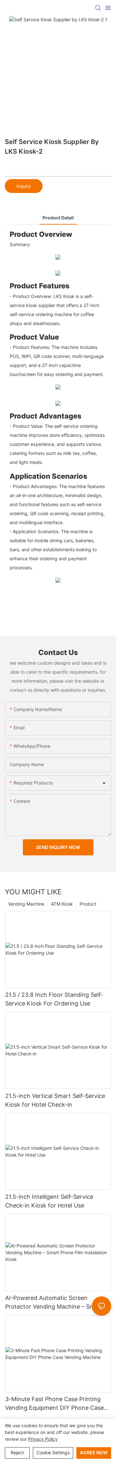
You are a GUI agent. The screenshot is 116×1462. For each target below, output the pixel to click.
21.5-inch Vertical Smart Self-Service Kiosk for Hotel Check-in (55, 1100)
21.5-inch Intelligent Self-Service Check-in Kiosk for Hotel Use (49, 1201)
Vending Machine (26, 904)
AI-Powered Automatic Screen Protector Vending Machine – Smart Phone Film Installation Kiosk (54, 1302)
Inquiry (23, 186)
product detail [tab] (58, 217)
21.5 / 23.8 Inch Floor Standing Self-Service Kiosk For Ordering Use (54, 999)
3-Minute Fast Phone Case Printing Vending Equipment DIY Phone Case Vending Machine (54, 1404)
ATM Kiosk (62, 904)
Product (88, 904)
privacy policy (43, 1439)
